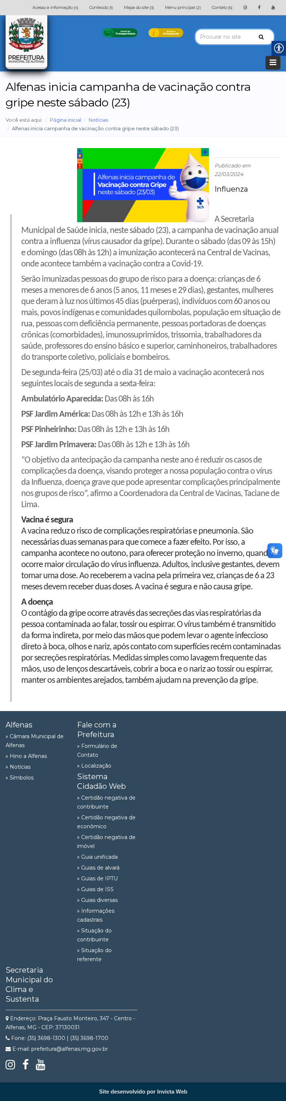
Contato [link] (222, 7)
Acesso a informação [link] (55, 7)
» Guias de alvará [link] (98, 867)
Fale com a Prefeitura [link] (97, 729)
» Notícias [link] (18, 767)
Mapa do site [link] (139, 7)
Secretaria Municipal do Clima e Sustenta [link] (29, 985)
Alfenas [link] (19, 724)
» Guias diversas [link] (97, 900)
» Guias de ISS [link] (95, 889)
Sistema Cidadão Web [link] (101, 781)
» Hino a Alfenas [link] (26, 756)
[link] (245, 7)
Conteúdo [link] (101, 7)
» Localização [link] (94, 765)
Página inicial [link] (65, 120)
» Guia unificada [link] (97, 857)
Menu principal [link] (183, 7)
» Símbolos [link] (20, 777)
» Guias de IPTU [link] (97, 878)
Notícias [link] (98, 120)
